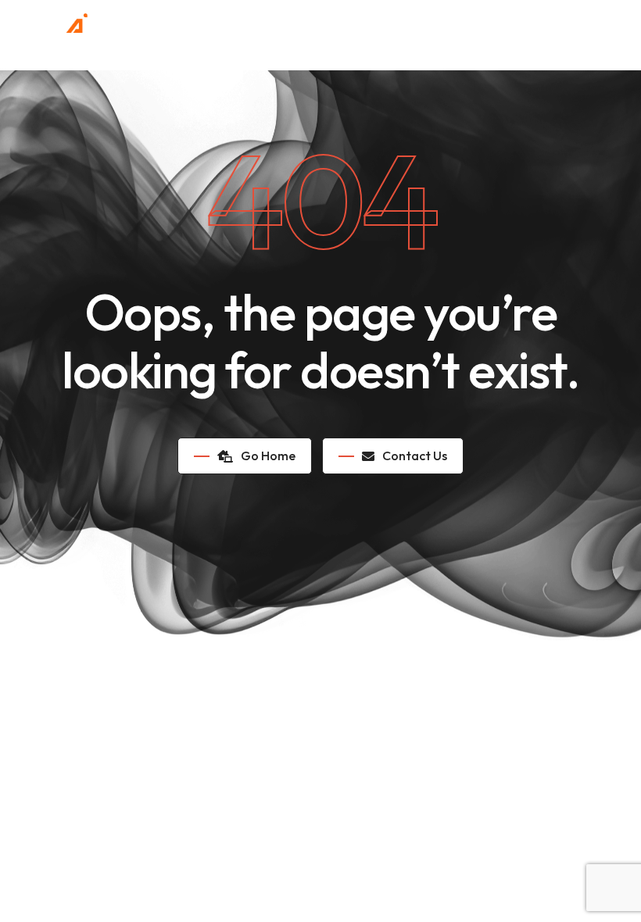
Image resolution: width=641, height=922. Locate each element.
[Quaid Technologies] (64, 27)
